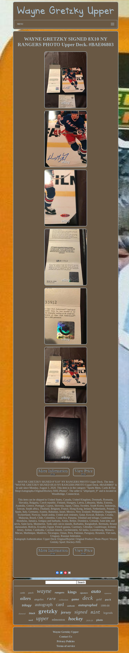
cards (22, 593)
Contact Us (65, 636)
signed (80, 611)
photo (99, 619)
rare (51, 599)
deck (87, 598)
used (31, 620)
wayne (44, 591)
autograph (44, 604)
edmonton (58, 619)
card (60, 604)
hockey (75, 618)
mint (95, 612)
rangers (59, 592)
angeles (39, 599)
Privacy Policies (66, 641)
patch (30, 593)
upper (42, 618)
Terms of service (65, 646)
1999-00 (105, 605)
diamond (22, 614)
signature (84, 593)
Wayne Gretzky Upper (66, 631)
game (75, 599)
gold (99, 599)
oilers (25, 598)
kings (72, 592)
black (32, 613)
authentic (71, 606)
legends (108, 612)
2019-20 (89, 621)
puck (108, 599)
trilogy (27, 605)
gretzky (48, 611)
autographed (87, 605)
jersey (66, 612)
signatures (107, 593)
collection (63, 599)
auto (96, 591)
